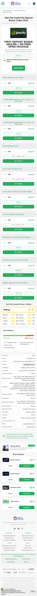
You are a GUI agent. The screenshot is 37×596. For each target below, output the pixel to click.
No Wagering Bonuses (9, 548)
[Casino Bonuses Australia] (16, 3)
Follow (32, 445)
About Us (27, 546)
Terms (30, 83)
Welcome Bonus (9, 538)
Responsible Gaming (28, 550)
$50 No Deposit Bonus (9, 535)
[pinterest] (22, 528)
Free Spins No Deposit (9, 540)
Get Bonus (18, 92)
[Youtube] (18, 528)
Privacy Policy (28, 548)
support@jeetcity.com (29, 424)
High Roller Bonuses (9, 550)
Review (10, 466)
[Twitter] (14, 528)
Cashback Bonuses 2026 (9, 546)
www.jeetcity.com (29, 364)
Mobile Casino (28, 540)
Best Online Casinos (28, 535)
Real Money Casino (27, 538)
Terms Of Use (11, 562)
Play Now (18, 68)
